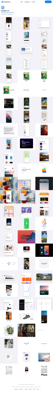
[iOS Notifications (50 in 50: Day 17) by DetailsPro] (26, 237)
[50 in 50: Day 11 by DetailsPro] (9, 263)
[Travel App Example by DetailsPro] (44, 357)
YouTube (20, 389)
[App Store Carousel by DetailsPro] (9, 170)
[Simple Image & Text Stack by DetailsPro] (9, 290)
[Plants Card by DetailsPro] (9, 330)
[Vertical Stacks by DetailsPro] (26, 370)
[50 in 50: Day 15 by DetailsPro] (9, 250)
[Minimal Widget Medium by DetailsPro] (26, 317)
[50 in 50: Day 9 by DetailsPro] (44, 263)
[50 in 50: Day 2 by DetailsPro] (44, 290)
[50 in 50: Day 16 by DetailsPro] (44, 237)
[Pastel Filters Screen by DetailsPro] (9, 143)
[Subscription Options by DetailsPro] (9, 50)
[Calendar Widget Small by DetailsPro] (9, 237)
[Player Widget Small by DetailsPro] (9, 357)
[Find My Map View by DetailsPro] (26, 156)
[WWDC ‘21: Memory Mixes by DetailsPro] (26, 196)
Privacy (37, 389)
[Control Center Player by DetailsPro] (26, 330)
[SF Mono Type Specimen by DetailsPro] (9, 370)
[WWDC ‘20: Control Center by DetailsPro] (26, 183)
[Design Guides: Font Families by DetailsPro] (26, 63)
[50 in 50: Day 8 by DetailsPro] (9, 277)
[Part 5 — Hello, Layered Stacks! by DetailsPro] (26, 76)
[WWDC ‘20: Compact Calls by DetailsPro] (44, 183)
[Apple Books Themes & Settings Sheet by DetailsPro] (44, 116)
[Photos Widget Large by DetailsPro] (9, 343)
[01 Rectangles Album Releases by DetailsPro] (44, 143)
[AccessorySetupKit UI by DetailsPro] (9, 23)
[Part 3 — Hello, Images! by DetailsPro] (9, 90)
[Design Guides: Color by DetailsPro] (44, 63)
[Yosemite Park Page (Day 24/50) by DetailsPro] (44, 156)
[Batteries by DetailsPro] (9, 63)
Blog (21, 2)
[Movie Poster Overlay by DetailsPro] (44, 130)
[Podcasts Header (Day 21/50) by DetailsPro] (9, 223)
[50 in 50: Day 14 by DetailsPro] (26, 250)
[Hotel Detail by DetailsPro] (44, 50)
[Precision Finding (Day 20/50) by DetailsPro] (26, 223)
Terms (34, 389)
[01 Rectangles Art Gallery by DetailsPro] (9, 156)
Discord (26, 389)
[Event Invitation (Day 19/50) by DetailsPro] (44, 223)
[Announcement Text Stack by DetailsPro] (26, 143)
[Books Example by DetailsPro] (9, 317)
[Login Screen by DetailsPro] (26, 36)
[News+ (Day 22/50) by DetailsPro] (44, 210)
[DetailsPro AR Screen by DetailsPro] (26, 116)
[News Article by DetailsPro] (26, 170)
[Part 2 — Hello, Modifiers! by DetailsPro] (26, 90)
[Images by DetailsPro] (26, 357)
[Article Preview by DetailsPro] (9, 130)
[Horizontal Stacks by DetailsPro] (44, 330)
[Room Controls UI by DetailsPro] (26, 23)
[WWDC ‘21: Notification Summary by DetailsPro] (9, 183)
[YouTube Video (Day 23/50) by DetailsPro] (26, 210)
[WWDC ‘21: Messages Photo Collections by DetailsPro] (9, 196)
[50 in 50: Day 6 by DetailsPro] (44, 277)
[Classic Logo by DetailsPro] (44, 170)
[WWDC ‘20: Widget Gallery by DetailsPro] (44, 196)
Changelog (27, 2)
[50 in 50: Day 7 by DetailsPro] (26, 277)
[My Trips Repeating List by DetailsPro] (9, 36)
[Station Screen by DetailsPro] (44, 36)
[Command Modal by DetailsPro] (44, 23)
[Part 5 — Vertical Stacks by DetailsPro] (26, 343)
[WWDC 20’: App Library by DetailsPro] (9, 210)
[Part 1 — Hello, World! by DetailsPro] (44, 90)
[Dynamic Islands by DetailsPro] (9, 103)
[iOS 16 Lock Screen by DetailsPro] (9, 116)
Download (48, 1)
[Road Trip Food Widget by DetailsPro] (26, 50)
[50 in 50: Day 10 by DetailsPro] (26, 263)
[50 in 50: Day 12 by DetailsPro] (44, 250)
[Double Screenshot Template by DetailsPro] (44, 303)
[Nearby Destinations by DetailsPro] (44, 317)
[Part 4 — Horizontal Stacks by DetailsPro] (44, 343)
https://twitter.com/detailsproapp (7, 14)
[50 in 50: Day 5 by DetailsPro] (26, 303)
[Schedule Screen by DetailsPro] (26, 130)
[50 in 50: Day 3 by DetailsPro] (9, 303)
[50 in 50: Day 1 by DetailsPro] (26, 290)
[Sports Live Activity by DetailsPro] (26, 103)
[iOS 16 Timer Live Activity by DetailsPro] (44, 103)
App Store (16, 389)
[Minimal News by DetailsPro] (9, 76)
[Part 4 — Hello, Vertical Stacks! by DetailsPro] (44, 76)
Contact (33, 2)
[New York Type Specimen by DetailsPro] (44, 370)
